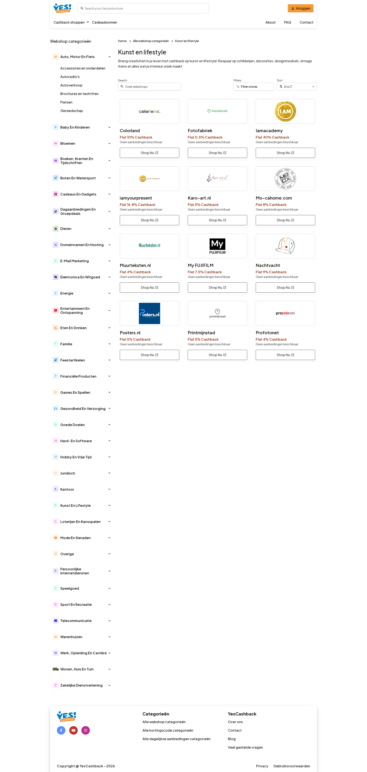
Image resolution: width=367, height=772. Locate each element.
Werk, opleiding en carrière (83, 653)
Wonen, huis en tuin (77, 669)
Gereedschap (71, 110)
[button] (109, 57)
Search (122, 80)
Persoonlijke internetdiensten (74, 571)
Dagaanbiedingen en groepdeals (78, 211)
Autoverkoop (71, 85)
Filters (237, 80)
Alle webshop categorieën (164, 722)
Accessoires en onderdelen (82, 68)
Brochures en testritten (79, 93)
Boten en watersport (78, 178)
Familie (66, 344)
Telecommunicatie (76, 621)
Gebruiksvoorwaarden (291, 766)
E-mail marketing (74, 261)
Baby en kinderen (75, 127)
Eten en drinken (73, 328)
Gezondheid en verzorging (83, 409)
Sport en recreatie (76, 604)
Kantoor (67, 489)
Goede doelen (72, 425)
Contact (306, 22)
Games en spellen (75, 392)
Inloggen (303, 8)
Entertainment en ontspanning (75, 310)
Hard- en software (76, 441)
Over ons (235, 722)
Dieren (65, 229)
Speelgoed (69, 588)
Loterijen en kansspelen (80, 522)
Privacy (262, 766)
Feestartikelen (72, 360)
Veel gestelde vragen (245, 747)
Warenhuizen (71, 637)
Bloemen (67, 143)
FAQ (287, 22)
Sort (279, 80)
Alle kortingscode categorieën (168, 730)
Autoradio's (70, 76)
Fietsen (66, 102)
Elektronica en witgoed (80, 277)
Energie (66, 293)
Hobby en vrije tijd (76, 457)
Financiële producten (78, 376)
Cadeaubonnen (104, 22)
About (270, 22)
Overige (67, 554)
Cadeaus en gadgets (78, 194)
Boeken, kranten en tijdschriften (76, 161)
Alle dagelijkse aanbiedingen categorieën (176, 739)
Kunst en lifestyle (75, 505)
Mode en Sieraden (75, 538)
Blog (232, 739)
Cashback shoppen (69, 22)
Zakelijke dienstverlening (81, 685)
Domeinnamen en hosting (82, 245)
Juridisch (67, 473)
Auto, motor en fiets (77, 57)
